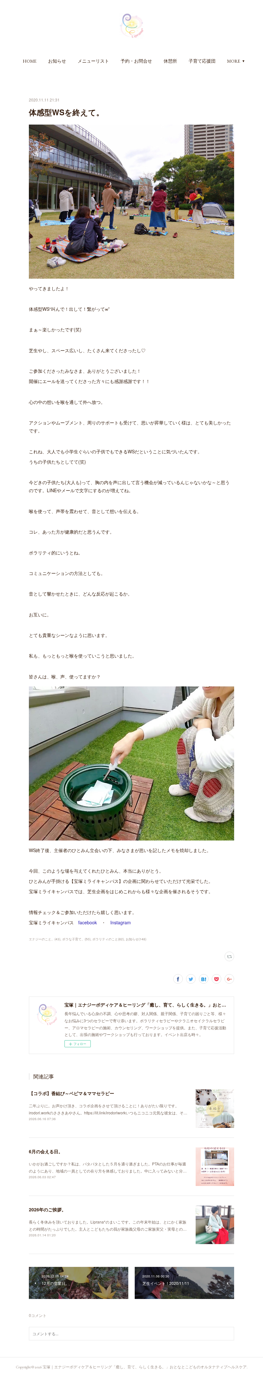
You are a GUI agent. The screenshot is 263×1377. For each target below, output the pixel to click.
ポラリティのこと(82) (108, 939)
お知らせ (57, 61)
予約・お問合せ (136, 61)
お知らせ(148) (136, 939)
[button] (30, 61)
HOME (30, 61)
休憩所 (170, 61)
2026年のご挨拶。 (47, 1209)
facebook (87, 922)
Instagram (120, 922)
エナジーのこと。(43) (44, 939)
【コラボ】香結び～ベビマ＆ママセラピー (71, 1093)
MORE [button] (233, 61)
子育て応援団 (202, 61)
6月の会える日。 (46, 1151)
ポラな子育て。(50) (76, 939)
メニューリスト (93, 61)
